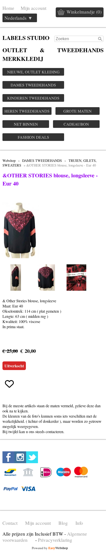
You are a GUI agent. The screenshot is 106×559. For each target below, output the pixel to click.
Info (79, 523)
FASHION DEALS (33, 137)
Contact (10, 523)
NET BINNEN (26, 124)
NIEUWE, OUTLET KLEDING (33, 71)
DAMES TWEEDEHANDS (33, 84)
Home (8, 8)
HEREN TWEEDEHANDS (27, 111)
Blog (63, 523)
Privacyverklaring (55, 540)
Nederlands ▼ (18, 18)
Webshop (9, 160)
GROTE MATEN (77, 111)
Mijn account (33, 8)
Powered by (50, 548)
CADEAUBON (76, 124)
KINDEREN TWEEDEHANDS (33, 98)
